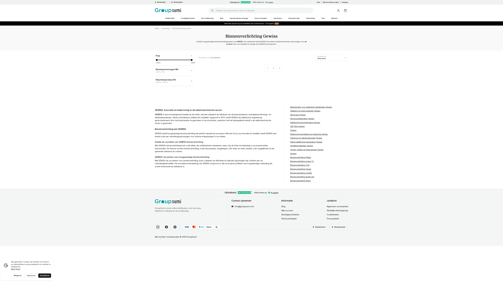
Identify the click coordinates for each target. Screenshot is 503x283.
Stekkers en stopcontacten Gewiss (305, 111)
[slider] (157, 60)
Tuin (323, 18)
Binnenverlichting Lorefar (301, 173)
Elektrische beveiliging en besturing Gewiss (309, 134)
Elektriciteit (170, 18)
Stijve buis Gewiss (298, 115)
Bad (221, 18)
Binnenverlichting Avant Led (302, 177)
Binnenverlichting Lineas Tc (302, 161)
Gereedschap (294, 18)
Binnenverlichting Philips (300, 157)
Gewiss (293, 130)
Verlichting (310, 18)
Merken (334, 18)
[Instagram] (158, 227)
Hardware (278, 18)
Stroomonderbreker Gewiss (302, 119)
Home (157, 28)
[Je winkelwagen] (345, 10)
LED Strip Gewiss (297, 126)
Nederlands (178, 2)
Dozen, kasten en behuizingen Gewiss (307, 150)
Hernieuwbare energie (239, 18)
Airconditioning (207, 18)
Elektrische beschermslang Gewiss (305, 122)
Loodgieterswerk (188, 18)
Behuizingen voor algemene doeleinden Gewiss (311, 107)
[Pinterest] (175, 227)
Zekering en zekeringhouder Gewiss (306, 138)
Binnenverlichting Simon (300, 181)
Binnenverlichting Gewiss (182, 28)
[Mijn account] (338, 10)
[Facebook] (166, 227)
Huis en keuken (261, 18)
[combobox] (260, 10)
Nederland (161, 2)
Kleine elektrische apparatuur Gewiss (306, 142)
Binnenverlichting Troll (299, 165)
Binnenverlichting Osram (300, 169)
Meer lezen (15, 269)
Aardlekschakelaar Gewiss (301, 146)
